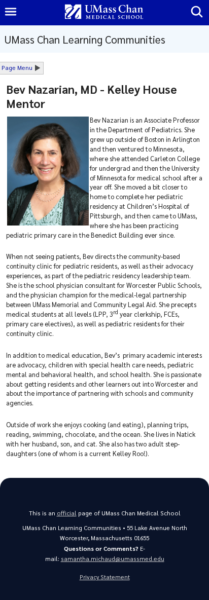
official (67, 513)
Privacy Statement (105, 577)
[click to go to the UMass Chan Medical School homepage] (104, 12)
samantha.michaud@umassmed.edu (112, 558)
